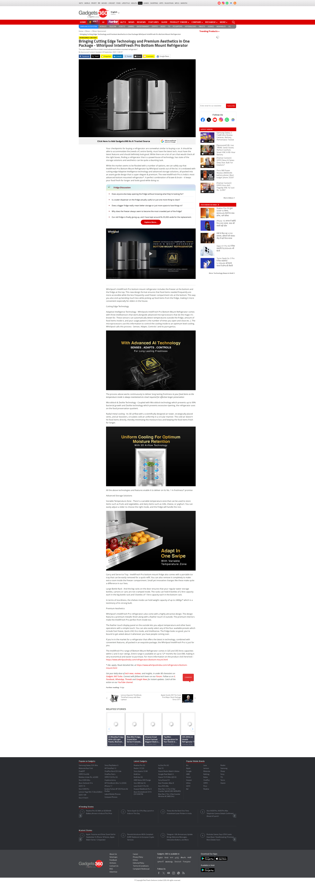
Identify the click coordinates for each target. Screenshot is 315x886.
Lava (205, 765)
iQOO (188, 786)
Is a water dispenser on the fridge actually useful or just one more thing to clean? (146, 199)
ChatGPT (82, 771)
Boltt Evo (137, 774)
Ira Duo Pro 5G (163, 765)
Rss (183, 872)
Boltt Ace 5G (138, 777)
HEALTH (134, 3)
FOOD (118, 3)
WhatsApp (119, 679)
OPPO (205, 783)
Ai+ (187, 765)
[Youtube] (215, 120)
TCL (221, 777)
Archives (113, 863)
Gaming (131, 27)
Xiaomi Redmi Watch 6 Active (168, 771)
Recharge (210, 22)
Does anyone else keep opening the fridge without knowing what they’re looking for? (147, 194)
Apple (188, 768)
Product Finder (178, 22)
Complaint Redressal (141, 869)
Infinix (188, 783)
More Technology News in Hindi (221, 273)
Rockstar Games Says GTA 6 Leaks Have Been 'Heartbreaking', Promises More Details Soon (220, 837)
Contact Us (114, 866)
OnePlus (206, 780)
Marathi (184, 3)
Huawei (189, 780)
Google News (141, 679)
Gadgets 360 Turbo (114, 676)
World (87, 3)
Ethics (135, 860)
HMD (188, 774)
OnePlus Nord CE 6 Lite (113, 771)
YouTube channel (125, 682)
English (160, 858)
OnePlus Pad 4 (110, 774)
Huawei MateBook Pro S (143, 789)
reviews (137, 673)
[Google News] (233, 120)
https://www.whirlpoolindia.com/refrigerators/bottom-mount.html (137, 659)
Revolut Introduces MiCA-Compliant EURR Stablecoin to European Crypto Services (140, 837)
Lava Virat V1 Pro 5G (141, 786)
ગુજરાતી (160, 862)
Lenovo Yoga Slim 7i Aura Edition (90, 792)
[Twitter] (209, 120)
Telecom (112, 27)
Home (83, 22)
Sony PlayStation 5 (111, 765)
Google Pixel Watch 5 (166, 774)
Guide (164, 22)
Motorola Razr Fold (86, 768)
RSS (111, 869)
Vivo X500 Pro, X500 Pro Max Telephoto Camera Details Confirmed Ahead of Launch (220, 813)
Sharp (222, 771)
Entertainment (143, 27)
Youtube (168, 872)
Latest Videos (207, 129)
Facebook (110, 679)
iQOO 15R (82, 795)
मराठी (189, 858)
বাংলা (171, 858)
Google (188, 771)
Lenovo (206, 768)
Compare (196, 22)
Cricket (112, 3)
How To (122, 27)
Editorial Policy (138, 863)
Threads (128, 679)
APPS (161, 3)
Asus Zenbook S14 (86, 783)
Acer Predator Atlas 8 (166, 783)
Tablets (202, 27)
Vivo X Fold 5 (83, 798)
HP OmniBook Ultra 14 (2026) (115, 783)
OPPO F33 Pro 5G (111, 777)
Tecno (222, 780)
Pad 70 (160, 768)
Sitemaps (113, 857)
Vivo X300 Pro (84, 789)
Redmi (222, 765)
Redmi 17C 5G (139, 768)
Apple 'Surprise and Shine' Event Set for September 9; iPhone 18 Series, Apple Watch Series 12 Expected (101, 837)
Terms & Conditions (141, 866)
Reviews (141, 22)
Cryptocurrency (110, 780)
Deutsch (178, 862)
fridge (122, 688)
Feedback (113, 860)
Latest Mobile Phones (113, 794)
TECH (140, 3)
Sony (222, 774)
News (131, 22)
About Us (113, 854)
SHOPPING (154, 3)
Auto (123, 22)
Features (153, 22)
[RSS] (235, 3)
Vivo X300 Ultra (84, 780)
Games (146, 3)
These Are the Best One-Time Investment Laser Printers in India (179, 812)
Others (87, 31)
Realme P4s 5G (139, 765)
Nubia (205, 777)
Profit (94, 3)
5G (229, 27)
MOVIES (104, 3)
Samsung (223, 768)
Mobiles (103, 27)
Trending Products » (209, 31)
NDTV (81, 3)
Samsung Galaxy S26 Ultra (88, 765)
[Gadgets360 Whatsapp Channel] (227, 120)
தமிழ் (177, 858)
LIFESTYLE (126, 3)
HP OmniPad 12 (110, 768)
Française (186, 862)
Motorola (206, 771)
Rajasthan (169, 3)
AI (103, 22)
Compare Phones (111, 797)
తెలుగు (183, 858)
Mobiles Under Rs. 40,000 (88, 777)
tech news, (129, 673)
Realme (206, 789)
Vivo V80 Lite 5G (140, 783)
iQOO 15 (82, 786)
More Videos (229, 197)
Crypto (155, 27)
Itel (187, 789)
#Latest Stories (85, 830)
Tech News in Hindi (209, 205)
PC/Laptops (177, 27)
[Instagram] (221, 120)
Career (135, 854)
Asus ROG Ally (163, 786)
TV (169, 27)
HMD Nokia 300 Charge (142, 780)
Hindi (166, 858)
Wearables (221, 27)
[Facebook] (203, 120)
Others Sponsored (99, 31)
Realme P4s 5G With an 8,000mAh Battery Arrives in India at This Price (99, 812)
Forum (159, 676)
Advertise (113, 872)
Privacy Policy (138, 857)
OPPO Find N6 (84, 774)
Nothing (206, 774)
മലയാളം (169, 862)
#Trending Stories (86, 807)
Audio (163, 27)
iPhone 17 (108, 786)
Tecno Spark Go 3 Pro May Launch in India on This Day (140, 812)
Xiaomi (222, 783)
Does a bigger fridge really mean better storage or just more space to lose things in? (147, 205)
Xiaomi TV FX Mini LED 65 (167, 777)
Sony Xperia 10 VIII (141, 771)
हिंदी (99, 3)
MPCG (177, 3)
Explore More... (150, 222)
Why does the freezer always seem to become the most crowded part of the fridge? (147, 211)
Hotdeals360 (190, 27)
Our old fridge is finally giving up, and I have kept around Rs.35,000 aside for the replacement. (152, 217)
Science (211, 27)
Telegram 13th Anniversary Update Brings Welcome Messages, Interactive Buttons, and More (180, 837)
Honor (188, 777)
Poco (205, 786)
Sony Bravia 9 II (164, 780)
